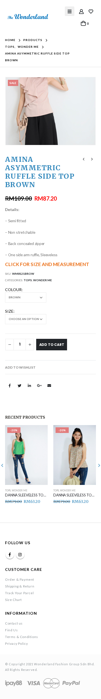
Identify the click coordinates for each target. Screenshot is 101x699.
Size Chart (13, 600)
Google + (39, 385)
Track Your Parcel (19, 593)
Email (49, 385)
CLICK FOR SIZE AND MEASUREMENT (47, 264)
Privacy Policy (16, 643)
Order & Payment (19, 579)
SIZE (9, 311)
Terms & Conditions (21, 637)
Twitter (19, 385)
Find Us (11, 630)
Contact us (14, 623)
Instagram (20, 554)
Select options (38, 434)
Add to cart (51, 344)
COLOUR (13, 289)
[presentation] (12, 111)
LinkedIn (29, 385)
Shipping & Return (19, 586)
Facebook (9, 385)
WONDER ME (42, 280)
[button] (20, 367)
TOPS (28, 280)
